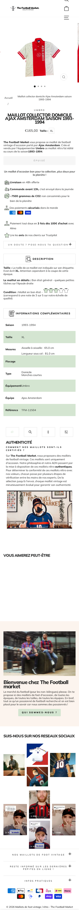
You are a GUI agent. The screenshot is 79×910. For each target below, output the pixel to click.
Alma (13, 228)
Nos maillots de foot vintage (38, 854)
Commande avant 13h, (25, 189)
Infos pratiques (38, 881)
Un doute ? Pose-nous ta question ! (39, 244)
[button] (12, 432)
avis (22, 235)
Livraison (16, 182)
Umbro (39, 110)
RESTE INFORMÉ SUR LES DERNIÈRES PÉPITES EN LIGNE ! (38, 867)
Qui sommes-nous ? (39, 712)
